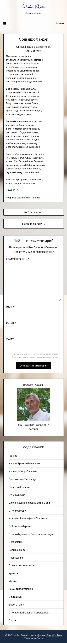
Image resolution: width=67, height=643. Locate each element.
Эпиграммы (15, 596)
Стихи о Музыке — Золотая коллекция (31, 534)
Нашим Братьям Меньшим (24, 463)
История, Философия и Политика (28, 518)
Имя (10, 307)
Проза (12, 620)
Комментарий (17, 259)
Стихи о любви (17, 510)
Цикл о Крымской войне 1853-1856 (29, 502)
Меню (60, 23)
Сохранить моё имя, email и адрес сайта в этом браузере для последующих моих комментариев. (35, 356)
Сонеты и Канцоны (20, 487)
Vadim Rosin (34, 7)
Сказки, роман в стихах (22, 565)
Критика (13, 573)
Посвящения (16, 557)
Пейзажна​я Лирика (20, 526)
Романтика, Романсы (21, 588)
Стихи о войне (17, 494)
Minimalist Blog (54, 635)
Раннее (13, 455)
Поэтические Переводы (23, 479)
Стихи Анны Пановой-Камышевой (28, 612)
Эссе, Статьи (16, 604)
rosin (38, 50)
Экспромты (15, 541)
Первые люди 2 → (33, 223)
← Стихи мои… (33, 212)
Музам (12, 581)
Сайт (10, 339)
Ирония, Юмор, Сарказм (23, 471)
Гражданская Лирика (28, 197)
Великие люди (17, 549)
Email (11, 323)
